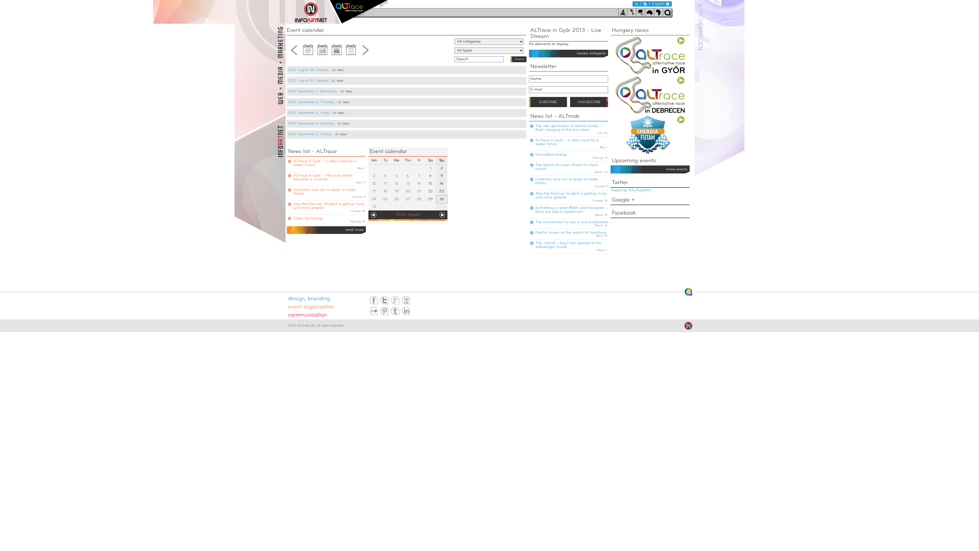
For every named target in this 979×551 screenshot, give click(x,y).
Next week (365, 51)
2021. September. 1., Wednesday (312, 91)
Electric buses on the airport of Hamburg (570, 233)
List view (351, 51)
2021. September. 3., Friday (308, 113)
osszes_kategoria (591, 53)
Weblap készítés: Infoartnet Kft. (688, 326)
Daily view (337, 51)
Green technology (308, 218)
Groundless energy (551, 155)
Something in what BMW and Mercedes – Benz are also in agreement (571, 210)
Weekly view (322, 51)
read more (354, 230)
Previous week (294, 51)
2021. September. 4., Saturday (311, 123)
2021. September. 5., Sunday (310, 134)
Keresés (636, 4)
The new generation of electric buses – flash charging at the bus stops (568, 128)
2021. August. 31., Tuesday (308, 80)
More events (676, 169)
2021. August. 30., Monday (308, 70)
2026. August (408, 215)
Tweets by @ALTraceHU (631, 190)
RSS (645, 4)
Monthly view (308, 51)
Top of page (688, 292)
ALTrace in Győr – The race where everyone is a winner (322, 177)
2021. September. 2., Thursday (311, 102)
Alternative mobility (359, 12)
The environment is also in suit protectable (571, 222)
